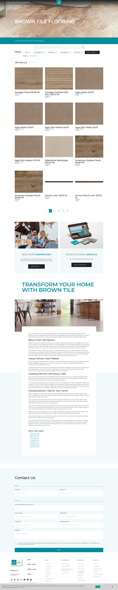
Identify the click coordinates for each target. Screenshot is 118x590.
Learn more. (21, 587)
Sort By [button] (31, 62)
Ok (97, 586)
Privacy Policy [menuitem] (96, 576)
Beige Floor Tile (35, 433)
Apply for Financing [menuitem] (38, 6)
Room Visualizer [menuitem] (65, 564)
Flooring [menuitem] (48, 564)
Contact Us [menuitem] (96, 571)
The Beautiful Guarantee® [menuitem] (80, 572)
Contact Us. (41, 40)
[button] (107, 5)
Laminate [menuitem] (48, 574)
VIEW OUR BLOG (35, 266)
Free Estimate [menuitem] (49, 579)
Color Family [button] (38, 52)
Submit (59, 550)
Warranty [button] (51, 52)
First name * (18, 489)
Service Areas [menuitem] (96, 566)
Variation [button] (77, 52)
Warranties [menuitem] (80, 575)
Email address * (63, 513)
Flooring (25, 14)
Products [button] (9, 6)
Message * (17, 530)
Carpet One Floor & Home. (20, 582)
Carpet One (17, 14)
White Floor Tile (35, 443)
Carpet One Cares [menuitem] (97, 569)
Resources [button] (18, 6)
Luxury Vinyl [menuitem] (49, 566)
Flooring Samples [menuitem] (65, 566)
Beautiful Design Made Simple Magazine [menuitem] (67, 569)
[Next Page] (71, 211)
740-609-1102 (26, 2)
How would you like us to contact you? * (24, 504)
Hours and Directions (82, 6)
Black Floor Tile (35, 435)
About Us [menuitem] (95, 564)
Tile (30, 14)
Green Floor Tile (35, 440)
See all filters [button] (91, 52)
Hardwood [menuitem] (48, 569)
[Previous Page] (46, 211)
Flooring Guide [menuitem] (81, 569)
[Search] (83, 47)
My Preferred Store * (65, 521)
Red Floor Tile (34, 442)
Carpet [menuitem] (47, 571)
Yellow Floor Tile (35, 445)
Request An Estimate (98, 6)
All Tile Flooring (35, 446)
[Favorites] (109, 5)
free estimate (46, 425)
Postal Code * (18, 521)
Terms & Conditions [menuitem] (98, 574)
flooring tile (38, 423)
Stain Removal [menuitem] (80, 564)
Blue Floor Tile (34, 437)
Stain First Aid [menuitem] (80, 566)
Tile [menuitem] (46, 576)
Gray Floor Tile (34, 438)
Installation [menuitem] (80, 578)
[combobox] (58, 47)
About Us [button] (26, 6)
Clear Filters (33, 56)
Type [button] (26, 52)
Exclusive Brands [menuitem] (81, 580)
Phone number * (19, 513)
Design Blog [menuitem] (64, 573)
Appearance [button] (64, 52)
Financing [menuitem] (48, 581)
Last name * (62, 489)
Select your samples (80, 264)
